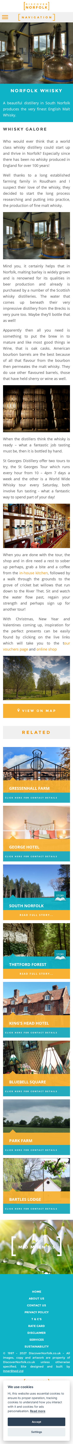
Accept (36, 1421)
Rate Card (36, 1326)
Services (36, 1339)
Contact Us (36, 1305)
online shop (46, 649)
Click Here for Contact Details (31, 797)
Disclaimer (36, 1333)
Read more (37, 1411)
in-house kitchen (33, 572)
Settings (36, 1432)
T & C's (36, 1319)
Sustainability (37, 1346)
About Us (36, 1298)
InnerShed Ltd (13, 1371)
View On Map (39, 711)
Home (36, 1291)
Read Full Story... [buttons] (36, 915)
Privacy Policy (37, 1312)
